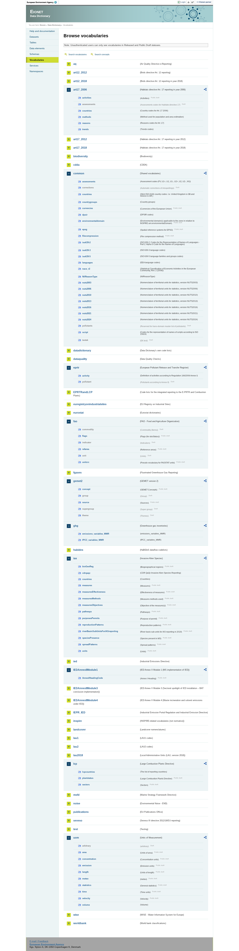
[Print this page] (189, 2)
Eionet (42, 25)
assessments (88, 181)
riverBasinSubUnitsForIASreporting (100, 631)
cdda (76, 164)
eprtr (76, 367)
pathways (87, 611)
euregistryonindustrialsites (89, 404)
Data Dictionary (54, 25)
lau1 (76, 738)
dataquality (80, 359)
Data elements (37, 48)
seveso (77, 820)
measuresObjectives (92, 605)
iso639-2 (86, 242)
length (85, 872)
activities (86, 98)
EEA (43, 2)
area (84, 852)
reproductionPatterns (93, 625)
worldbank (79, 923)
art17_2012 (80, 139)
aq (74, 63)
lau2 (76, 746)
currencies (87, 208)
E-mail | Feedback (39, 941)
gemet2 (77, 481)
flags (84, 436)
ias (75, 558)
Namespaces (36, 71)
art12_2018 (80, 81)
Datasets (34, 36)
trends (85, 129)
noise (76, 803)
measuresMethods (91, 598)
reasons (86, 123)
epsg (84, 229)
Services (34, 65)
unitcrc (85, 462)
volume (86, 905)
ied (75, 661)
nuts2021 (86, 313)
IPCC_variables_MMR (93, 540)
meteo (85, 878)
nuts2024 (86, 319)
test (75, 829)
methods (86, 117)
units (84, 651)
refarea (85, 449)
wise (76, 914)
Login (183, 2)
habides (78, 549)
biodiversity (80, 156)
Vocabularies (37, 60)
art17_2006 (80, 89)
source (85, 502)
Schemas (34, 54)
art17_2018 (80, 147)
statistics (86, 885)
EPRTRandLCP (83, 392)
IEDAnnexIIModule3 (85, 688)
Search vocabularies (77, 55)
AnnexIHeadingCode (92, 678)
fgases (77, 472)
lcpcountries (88, 772)
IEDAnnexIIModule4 (85, 700)
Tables (33, 42)
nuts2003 (86, 282)
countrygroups (89, 202)
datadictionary (82, 350)
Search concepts (102, 55)
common (78, 173)
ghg (75, 525)
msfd (76, 794)
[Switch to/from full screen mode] (193, 2)
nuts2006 (86, 289)
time (84, 891)
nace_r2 (86, 269)
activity (85, 376)
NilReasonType (89, 276)
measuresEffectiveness (93, 592)
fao (75, 421)
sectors (86, 784)
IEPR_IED (79, 712)
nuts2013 (86, 301)
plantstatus (87, 778)
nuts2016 (86, 307)
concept (86, 489)
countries (87, 111)
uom (76, 837)
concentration (89, 859)
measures (87, 585)
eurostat (78, 412)
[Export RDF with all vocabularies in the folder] (205, 90)
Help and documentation (42, 31)
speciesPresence (90, 638)
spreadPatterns (89, 644)
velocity (86, 898)
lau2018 (78, 755)
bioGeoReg (87, 566)
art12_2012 (80, 72)
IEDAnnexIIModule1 (85, 669)
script (85, 332)
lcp (75, 763)
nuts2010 (86, 295)
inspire (77, 721)
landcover (79, 729)
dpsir (84, 215)
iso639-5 (86, 256)
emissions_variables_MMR (95, 534)
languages (87, 262)
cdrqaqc (86, 573)
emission (87, 865)
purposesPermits (91, 618)
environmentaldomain (93, 221)
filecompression (90, 236)
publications (81, 812)
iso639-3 (86, 250)
